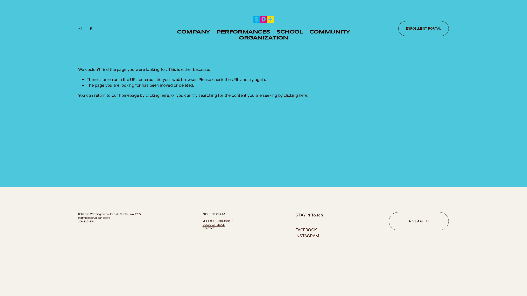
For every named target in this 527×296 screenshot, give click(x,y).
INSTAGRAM (307, 235)
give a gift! (419, 221)
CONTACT (209, 228)
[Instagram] (80, 29)
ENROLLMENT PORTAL (423, 28)
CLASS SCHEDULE (214, 224)
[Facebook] (91, 29)
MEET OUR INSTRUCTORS (218, 221)
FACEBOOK (306, 229)
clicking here (157, 95)
